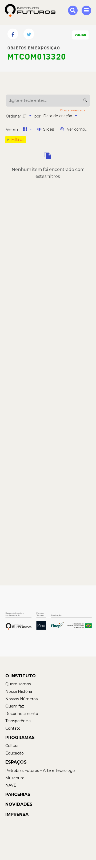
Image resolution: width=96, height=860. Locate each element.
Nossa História (18, 691)
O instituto (20, 675)
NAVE (10, 785)
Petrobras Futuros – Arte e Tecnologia (40, 770)
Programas (20, 737)
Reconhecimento (21, 714)
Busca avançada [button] (73, 110)
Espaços (16, 762)
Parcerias (17, 794)
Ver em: (13, 129)
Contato (13, 728)
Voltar (80, 35)
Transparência (18, 721)
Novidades (19, 804)
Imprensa (17, 814)
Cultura (11, 746)
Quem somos (18, 684)
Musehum (15, 778)
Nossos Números (21, 699)
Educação (14, 753)
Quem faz (14, 706)
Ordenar (13, 116)
